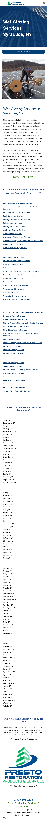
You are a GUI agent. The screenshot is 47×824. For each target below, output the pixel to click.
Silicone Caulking (9, 366)
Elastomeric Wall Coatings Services (16, 261)
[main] (23, 27)
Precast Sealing (9, 346)
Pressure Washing (10, 363)
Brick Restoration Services (13, 216)
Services (21, 316)
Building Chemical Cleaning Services (17, 220)
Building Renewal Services (13, 223)
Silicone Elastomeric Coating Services (17, 370)
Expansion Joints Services (13, 264)
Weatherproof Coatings (12, 380)
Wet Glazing (8, 384)
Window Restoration (11, 387)
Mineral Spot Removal (11, 330)
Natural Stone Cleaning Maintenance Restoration (21, 334)
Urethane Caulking (10, 373)
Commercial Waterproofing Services (17, 237)
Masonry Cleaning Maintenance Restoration (19, 323)
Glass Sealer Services (11, 292)
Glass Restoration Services (13, 282)
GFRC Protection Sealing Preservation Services (21, 271)
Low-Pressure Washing (12, 319)
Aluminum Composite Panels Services (17, 203)
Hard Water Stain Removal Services (16, 299)
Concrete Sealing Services (13, 244)
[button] (2, 3)
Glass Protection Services (13, 278)
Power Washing (9, 339)
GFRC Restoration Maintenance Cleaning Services (22, 275)
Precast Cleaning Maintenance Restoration (19, 343)
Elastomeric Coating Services (14, 257)
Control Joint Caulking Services (15, 248)
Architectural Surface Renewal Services (18, 212)
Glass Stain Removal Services (14, 296)
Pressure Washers (10, 353)
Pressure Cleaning (10, 350)
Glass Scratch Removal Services (15, 285)
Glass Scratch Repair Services (14, 289)
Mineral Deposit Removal (12, 326)
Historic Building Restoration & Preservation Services (23, 312)
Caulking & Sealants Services (14, 230)
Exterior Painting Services (12, 268)
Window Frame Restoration (13, 391)
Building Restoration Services (14, 227)
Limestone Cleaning (10, 316)
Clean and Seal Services (12, 234)
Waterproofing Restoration (13, 377)
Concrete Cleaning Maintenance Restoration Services (23, 241)
